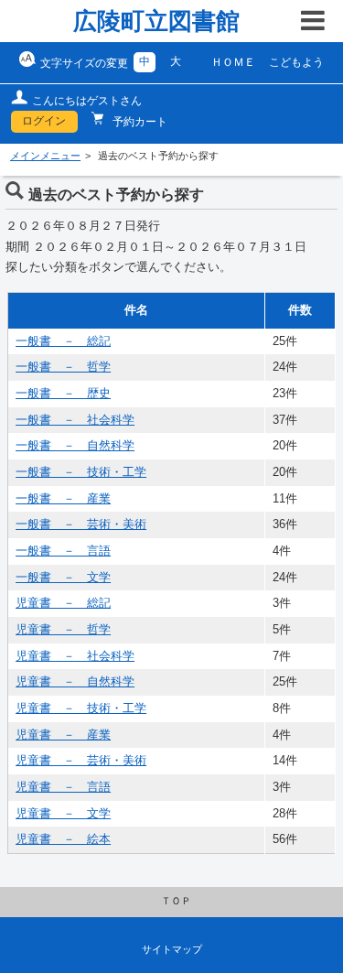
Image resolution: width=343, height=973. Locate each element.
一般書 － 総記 (63, 341)
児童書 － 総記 (63, 603)
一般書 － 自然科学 (75, 445)
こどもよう (296, 62)
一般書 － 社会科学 (75, 420)
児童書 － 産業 (63, 735)
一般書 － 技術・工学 (81, 472)
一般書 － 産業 (63, 498)
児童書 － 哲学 (63, 629)
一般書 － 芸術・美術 (81, 524)
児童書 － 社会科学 (75, 656)
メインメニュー (45, 155)
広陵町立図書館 (156, 21)
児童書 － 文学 (63, 813)
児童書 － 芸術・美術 (81, 760)
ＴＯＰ (176, 900)
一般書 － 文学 (63, 577)
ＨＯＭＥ (233, 62)
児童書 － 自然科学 (75, 682)
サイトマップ (172, 949)
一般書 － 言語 (63, 551)
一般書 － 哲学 (63, 367)
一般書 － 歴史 (63, 393)
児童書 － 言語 (63, 787)
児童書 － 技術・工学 (81, 708)
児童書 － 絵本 (63, 839)
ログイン (44, 120)
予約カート (138, 121)
